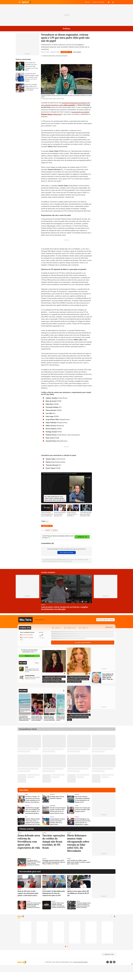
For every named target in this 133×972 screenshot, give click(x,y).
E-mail (108, 2)
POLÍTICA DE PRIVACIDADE (81, 962)
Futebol (77, 805)
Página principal (26, 2)
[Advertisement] (103, 862)
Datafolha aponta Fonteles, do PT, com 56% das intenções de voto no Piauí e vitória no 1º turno (53, 862)
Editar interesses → (110, 627)
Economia (77, 794)
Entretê (53, 901)
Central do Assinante (98, 2)
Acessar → (37, 662)
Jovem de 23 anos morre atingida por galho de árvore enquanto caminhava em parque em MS (34, 905)
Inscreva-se (28, 656)
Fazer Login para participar (66, 552)
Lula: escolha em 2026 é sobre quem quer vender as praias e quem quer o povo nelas (78, 862)
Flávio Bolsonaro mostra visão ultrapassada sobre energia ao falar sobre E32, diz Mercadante (78, 843)
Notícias (55, 530)
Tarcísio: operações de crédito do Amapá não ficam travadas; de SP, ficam (53, 841)
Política (48, 530)
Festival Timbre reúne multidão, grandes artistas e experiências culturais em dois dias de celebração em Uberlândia (59, 905)
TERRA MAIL (87, 2)
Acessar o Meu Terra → (40, 619)
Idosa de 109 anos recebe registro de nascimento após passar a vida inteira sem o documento (28, 893)
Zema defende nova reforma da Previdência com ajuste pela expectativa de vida (29, 841)
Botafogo (52, 794)
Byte (26, 817)
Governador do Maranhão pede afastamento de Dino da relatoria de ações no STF (53, 893)
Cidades (19, 889)
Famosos (27, 805)
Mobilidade (52, 805)
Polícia (68, 889)
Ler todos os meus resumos (82, 642)
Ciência (26, 794)
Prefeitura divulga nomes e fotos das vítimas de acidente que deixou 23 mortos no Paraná (83, 905)
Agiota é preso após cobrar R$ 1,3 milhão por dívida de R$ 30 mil (78, 893)
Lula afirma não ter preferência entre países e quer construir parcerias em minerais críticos (34, 863)
